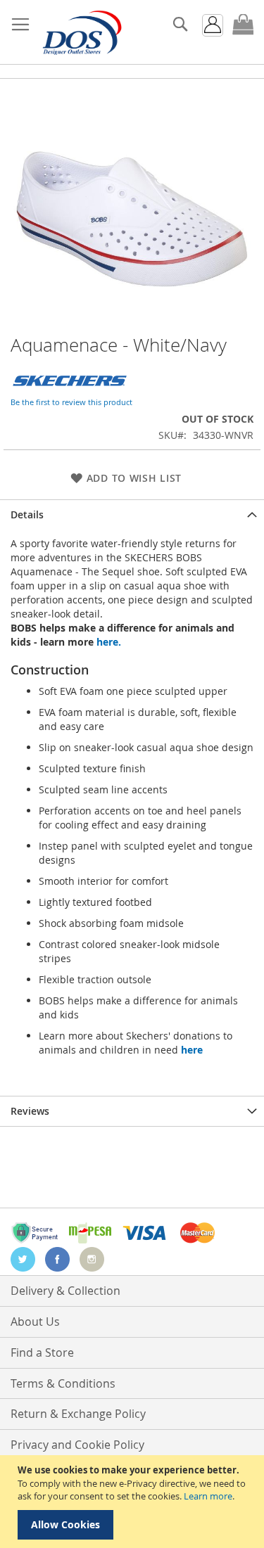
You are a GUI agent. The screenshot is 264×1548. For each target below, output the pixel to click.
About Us (35, 1321)
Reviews (30, 1111)
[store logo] (81, 32)
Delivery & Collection (65, 1290)
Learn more (208, 1496)
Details (27, 514)
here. (108, 641)
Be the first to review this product (71, 402)
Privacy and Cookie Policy (77, 1444)
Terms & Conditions (63, 1383)
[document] (134, 1502)
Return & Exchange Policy (78, 1413)
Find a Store (42, 1352)
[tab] (132, 514)
